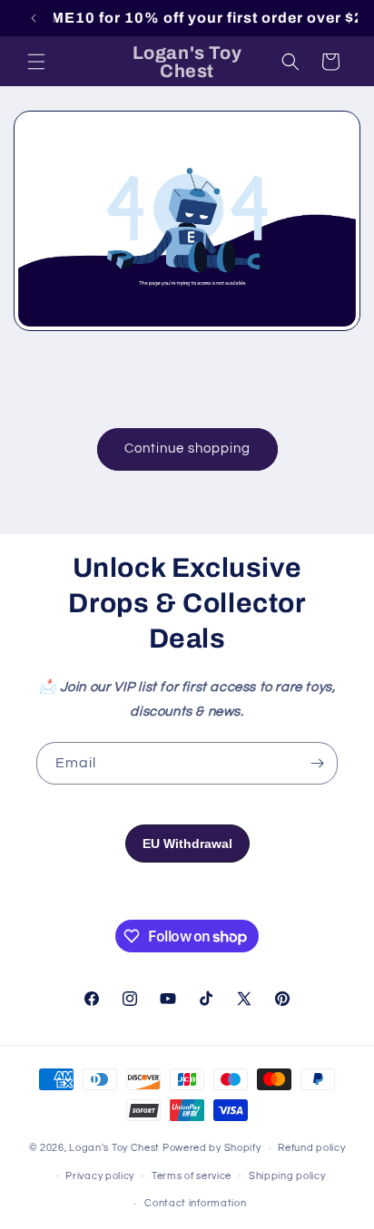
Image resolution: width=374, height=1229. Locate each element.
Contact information (195, 1203)
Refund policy (311, 1148)
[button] (36, 62)
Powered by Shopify (211, 1148)
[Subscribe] (317, 763)
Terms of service (191, 1176)
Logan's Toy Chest (114, 1148)
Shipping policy (287, 1176)
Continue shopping (187, 448)
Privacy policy (99, 1176)
